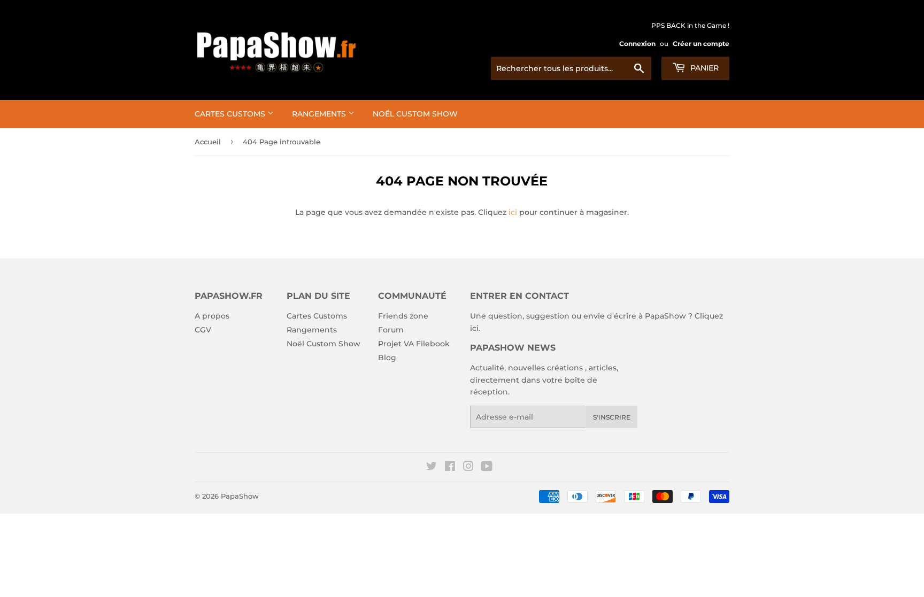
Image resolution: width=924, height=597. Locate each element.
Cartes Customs (231, 114)
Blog (387, 357)
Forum (391, 330)
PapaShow (240, 496)
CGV (203, 330)
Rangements (320, 114)
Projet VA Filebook (414, 343)
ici (513, 212)
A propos (212, 316)
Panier (703, 68)
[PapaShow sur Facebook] (450, 467)
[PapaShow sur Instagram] (468, 467)
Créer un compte (701, 44)
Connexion (637, 44)
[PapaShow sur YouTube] (486, 467)
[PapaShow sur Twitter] (431, 467)
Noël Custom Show (415, 114)
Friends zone (403, 316)
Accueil (208, 141)
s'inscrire (611, 417)
